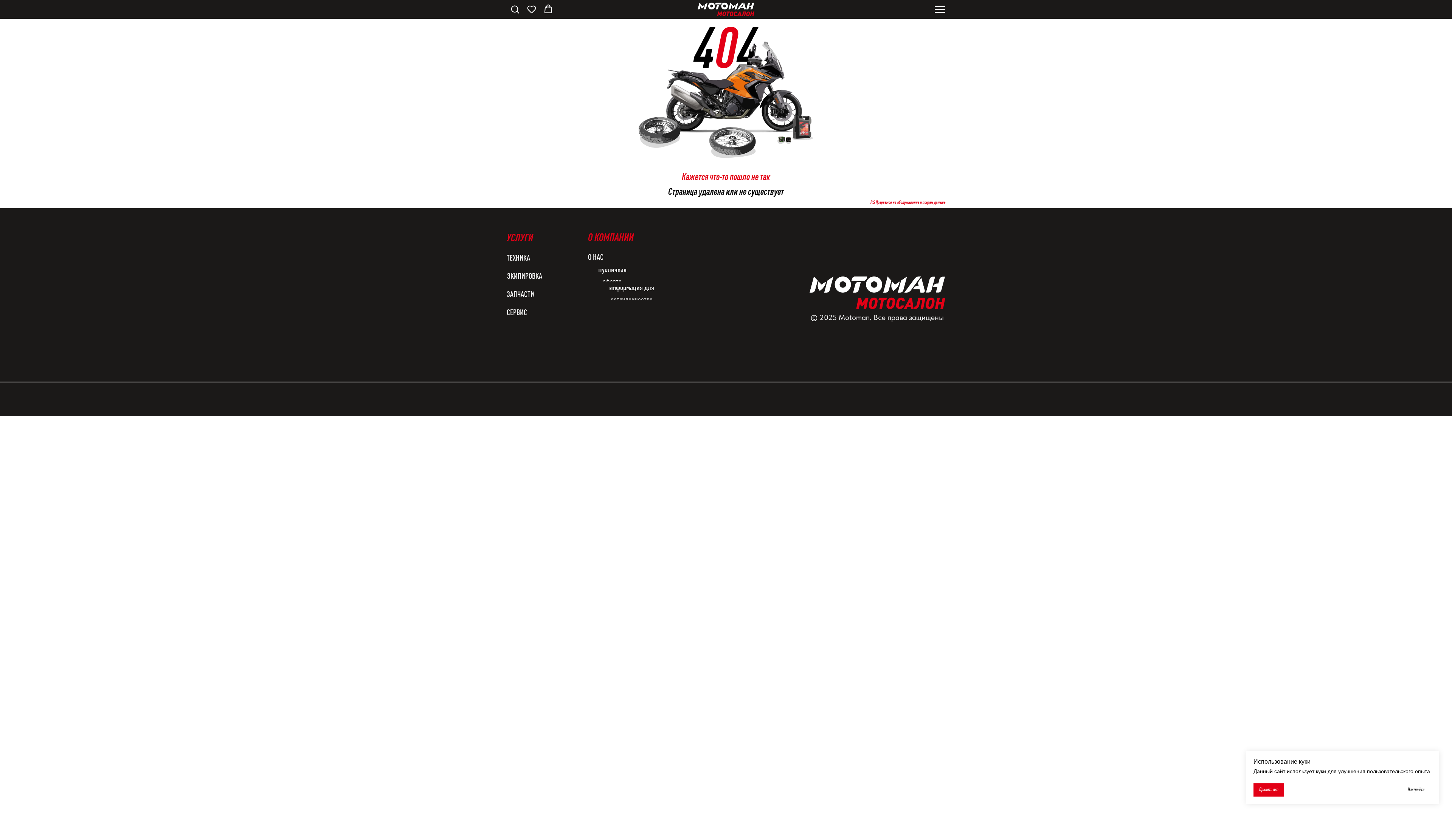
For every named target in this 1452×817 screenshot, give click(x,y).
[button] (515, 9)
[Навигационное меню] (940, 9)
